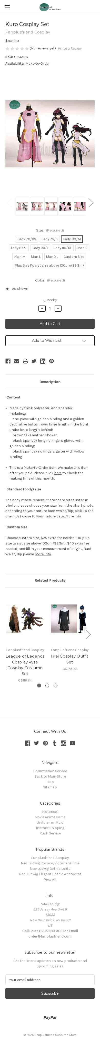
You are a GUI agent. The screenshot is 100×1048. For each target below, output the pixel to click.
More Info (43, 554)
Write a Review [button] (70, 48)
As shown (20, 288)
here (58, 473)
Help (50, 782)
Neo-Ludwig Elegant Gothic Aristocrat (50, 874)
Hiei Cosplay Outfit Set (69, 659)
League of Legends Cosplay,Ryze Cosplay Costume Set (25, 665)
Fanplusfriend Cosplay (50, 858)
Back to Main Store (50, 776)
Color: (50, 280)
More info (73, 516)
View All (50, 879)
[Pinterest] (51, 361)
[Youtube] (72, 743)
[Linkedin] (42, 361)
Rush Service (50, 833)
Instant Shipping (50, 828)
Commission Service (50, 771)
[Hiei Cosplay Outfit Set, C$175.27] (69, 619)
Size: (50, 230)
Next (91, 202)
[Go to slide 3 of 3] (55, 685)
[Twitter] (34, 361)
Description (50, 381)
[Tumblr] (54, 743)
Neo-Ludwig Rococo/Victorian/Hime (50, 863)
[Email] (16, 361)
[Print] (25, 361)
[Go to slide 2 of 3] (47, 685)
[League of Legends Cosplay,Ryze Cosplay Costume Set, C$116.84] (25, 619)
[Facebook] (8, 361)
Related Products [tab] (50, 580)
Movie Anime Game (50, 817)
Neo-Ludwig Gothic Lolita (50, 868)
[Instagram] (63, 743)
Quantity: (50, 300)
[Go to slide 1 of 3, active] (39, 685)
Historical (50, 812)
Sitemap (50, 787)
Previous (9, 202)
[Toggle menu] (7, 7)
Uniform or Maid (50, 822)
